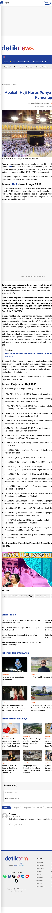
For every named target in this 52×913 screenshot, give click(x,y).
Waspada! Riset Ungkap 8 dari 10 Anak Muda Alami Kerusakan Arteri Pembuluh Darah (11, 742)
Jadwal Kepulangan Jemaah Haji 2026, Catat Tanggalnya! (19, 636)
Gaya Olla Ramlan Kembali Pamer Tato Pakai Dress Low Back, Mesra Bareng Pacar (13, 707)
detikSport (39, 877)
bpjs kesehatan (42, 596)
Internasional (37, 62)
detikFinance (40, 868)
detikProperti (40, 886)
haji (10, 166)
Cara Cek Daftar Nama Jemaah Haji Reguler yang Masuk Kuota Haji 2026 (21, 621)
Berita (13, 62)
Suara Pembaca (42, 67)
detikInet (38, 871)
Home (5, 62)
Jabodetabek (23, 62)
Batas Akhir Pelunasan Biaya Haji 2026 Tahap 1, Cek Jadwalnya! (20, 629)
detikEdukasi (40, 865)
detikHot (38, 874)
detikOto (39, 883)
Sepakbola (39, 880)
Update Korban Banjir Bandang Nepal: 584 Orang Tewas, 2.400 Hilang (32, 742)
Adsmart (7, 67)
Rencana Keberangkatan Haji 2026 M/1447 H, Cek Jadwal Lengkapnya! (21, 643)
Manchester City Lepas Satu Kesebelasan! (13, 678)
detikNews (6, 85)
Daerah (29, 67)
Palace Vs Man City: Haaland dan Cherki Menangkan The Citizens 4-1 (9, 769)
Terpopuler (18, 67)
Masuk (47, 3)
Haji (14, 184)
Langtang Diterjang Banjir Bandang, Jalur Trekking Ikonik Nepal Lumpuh (31, 769)
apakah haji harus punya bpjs (20, 596)
